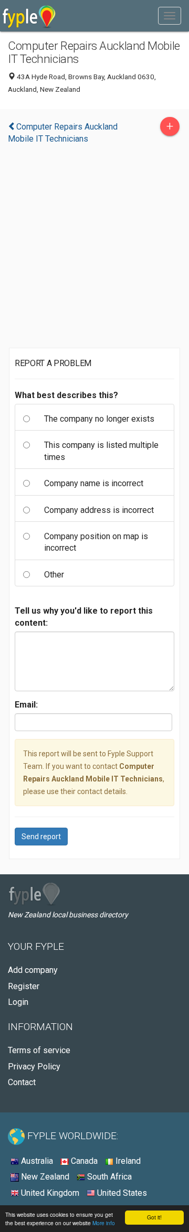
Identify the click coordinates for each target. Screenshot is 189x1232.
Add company (33, 970)
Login (18, 1002)
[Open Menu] (169, 16)
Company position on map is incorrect (96, 542)
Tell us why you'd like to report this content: (84, 616)
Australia (36, 1161)
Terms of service (39, 1050)
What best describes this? (66, 395)
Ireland (127, 1161)
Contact (22, 1082)
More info (103, 1223)
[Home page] (29, 16)
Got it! (154, 1217)
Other (54, 575)
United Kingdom (49, 1193)
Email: (26, 705)
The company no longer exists (99, 419)
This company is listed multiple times (101, 451)
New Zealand (44, 1177)
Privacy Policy (34, 1067)
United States (121, 1193)
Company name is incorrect (93, 483)
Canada (83, 1161)
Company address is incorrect (99, 510)
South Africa (108, 1177)
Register (23, 986)
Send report (41, 836)
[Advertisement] (94, 248)
